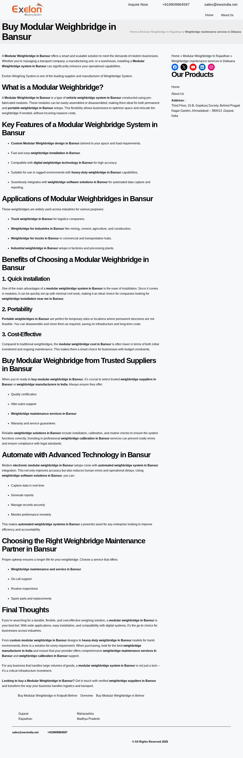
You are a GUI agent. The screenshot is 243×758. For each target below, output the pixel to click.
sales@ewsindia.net (25, 732)
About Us (227, 15)
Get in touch (83, 680)
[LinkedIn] (202, 67)
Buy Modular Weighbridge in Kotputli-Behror (47, 695)
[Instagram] (211, 67)
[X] (184, 67)
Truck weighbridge (24, 219)
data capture (136, 182)
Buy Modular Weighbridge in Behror (120, 695)
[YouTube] (193, 67)
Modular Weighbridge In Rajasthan (161, 31)
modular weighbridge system (67, 288)
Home (209, 15)
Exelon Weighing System (19, 76)
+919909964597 (57, 732)
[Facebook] (174, 67)
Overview (86, 695)
